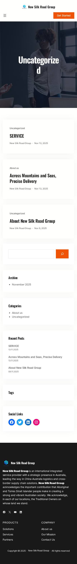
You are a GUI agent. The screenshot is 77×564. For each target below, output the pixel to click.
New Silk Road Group (41, 7)
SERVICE (17, 136)
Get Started (64, 15)
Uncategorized (17, 128)
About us (14, 168)
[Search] (62, 253)
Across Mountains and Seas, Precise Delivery (33, 178)
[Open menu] (5, 15)
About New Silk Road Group (32, 221)
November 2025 (21, 284)
